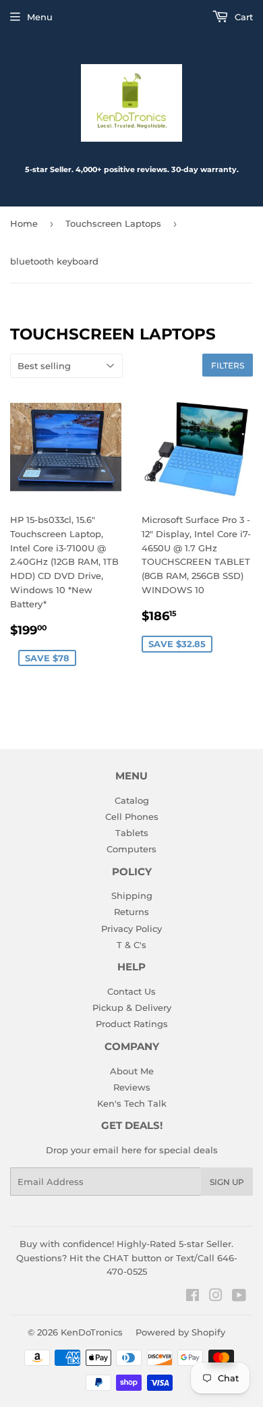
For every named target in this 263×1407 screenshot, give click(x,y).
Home (24, 223)
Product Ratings (132, 1023)
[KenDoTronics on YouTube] (239, 1297)
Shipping (131, 895)
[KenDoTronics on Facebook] (192, 1297)
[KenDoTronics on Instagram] (216, 1297)
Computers (131, 849)
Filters (227, 365)
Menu (40, 16)
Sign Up (227, 1182)
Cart (242, 16)
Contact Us (131, 991)
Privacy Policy (131, 928)
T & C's (131, 944)
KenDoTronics (92, 1332)
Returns (131, 911)
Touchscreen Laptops (113, 223)
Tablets (131, 832)
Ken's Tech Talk (132, 1103)
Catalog (132, 800)
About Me (132, 1071)
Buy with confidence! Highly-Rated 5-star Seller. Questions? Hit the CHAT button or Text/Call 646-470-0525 (126, 1257)
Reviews (131, 1087)
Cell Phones (131, 816)
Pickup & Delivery (131, 1007)
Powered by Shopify (180, 1332)
